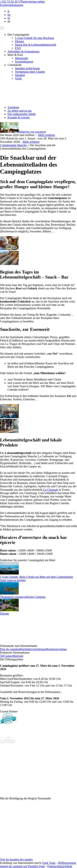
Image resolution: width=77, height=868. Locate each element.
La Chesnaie (50, 489)
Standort (20, 75)
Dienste (19, 41)
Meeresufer (21, 58)
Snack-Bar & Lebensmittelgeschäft (35, 44)
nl (8, 18)
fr (8, 11)
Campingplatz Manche (13, 145)
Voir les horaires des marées (16, 859)
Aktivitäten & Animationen (23, 51)
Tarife (18, 78)
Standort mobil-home (27, 68)
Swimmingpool (24, 61)
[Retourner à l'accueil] (9, 101)
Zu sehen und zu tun (19, 110)
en (8, 14)
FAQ (18, 48)
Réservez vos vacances (32, 131)
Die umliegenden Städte (21, 114)
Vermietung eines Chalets (30, 71)
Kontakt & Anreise (18, 117)
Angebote (13, 107)
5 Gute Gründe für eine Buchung (34, 38)
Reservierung (33, 1)
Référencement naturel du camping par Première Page (38, 864)
